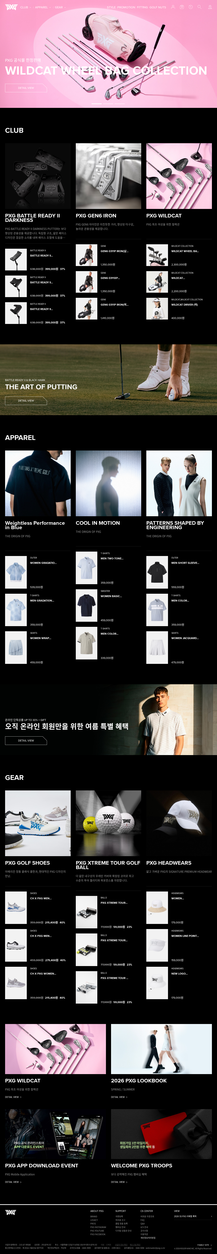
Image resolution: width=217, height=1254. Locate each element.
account (173, 7)
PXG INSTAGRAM (98, 1227)
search (199, 7)
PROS (93, 1223)
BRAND (93, 1216)
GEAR (59, 7)
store (210, 7)
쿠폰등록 (119, 1216)
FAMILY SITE (203, 1245)
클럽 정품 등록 (121, 1223)
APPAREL (41, 7)
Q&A (143, 1223)
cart (181, 7)
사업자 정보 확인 (121, 1244)
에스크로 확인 (135, 1244)
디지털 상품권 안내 (123, 1230)
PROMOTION (126, 7)
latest (190, 7)
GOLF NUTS (158, 7)
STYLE (111, 7)
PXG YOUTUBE (97, 1230)
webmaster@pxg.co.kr (155, 1248)
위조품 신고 (120, 1220)
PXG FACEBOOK (97, 1234)
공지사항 (144, 1230)
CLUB (24, 7)
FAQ (142, 1220)
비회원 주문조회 (147, 1216)
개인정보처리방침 (148, 1237)
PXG (11, 7)
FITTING (142, 7)
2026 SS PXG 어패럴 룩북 (185, 1216)
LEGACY (94, 1220)
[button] (97, 103)
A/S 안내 (144, 1227)
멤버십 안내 (120, 1227)
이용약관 (144, 1234)
